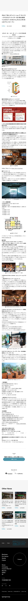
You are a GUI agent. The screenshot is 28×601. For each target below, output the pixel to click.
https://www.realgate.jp (12, 422)
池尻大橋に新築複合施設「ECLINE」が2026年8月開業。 (20, 522)
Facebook (10, 473)
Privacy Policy (4, 591)
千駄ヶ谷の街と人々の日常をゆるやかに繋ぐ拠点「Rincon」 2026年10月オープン (7, 503)
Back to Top (24, 591)
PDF (24, 26)
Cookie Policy (10, 591)
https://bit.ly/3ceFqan (17, 168)
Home (3, 543)
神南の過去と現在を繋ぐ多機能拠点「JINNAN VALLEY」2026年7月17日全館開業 (20, 503)
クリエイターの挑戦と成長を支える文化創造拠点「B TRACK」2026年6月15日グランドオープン (7, 523)
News (8, 543)
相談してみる (14, 459)
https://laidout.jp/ (14, 53)
